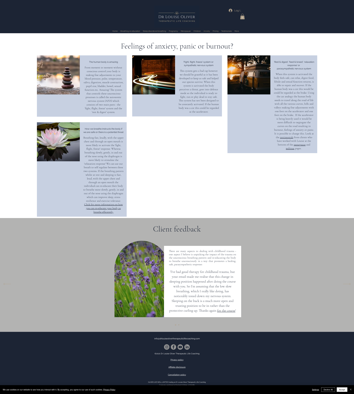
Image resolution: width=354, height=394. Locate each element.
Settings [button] (315, 389)
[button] (242, 16)
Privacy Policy (109, 389)
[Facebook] (173, 347)
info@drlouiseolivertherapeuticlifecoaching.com (177, 338)
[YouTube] (180, 347)
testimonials (286, 137)
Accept (342, 389)
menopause (300, 144)
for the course (226, 310)
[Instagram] (166, 347)
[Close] (350, 389)
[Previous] (7, 284)
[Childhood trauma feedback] (175, 324)
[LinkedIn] (187, 347)
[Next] (347, 284)
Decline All (328, 389)
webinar (290, 148)
